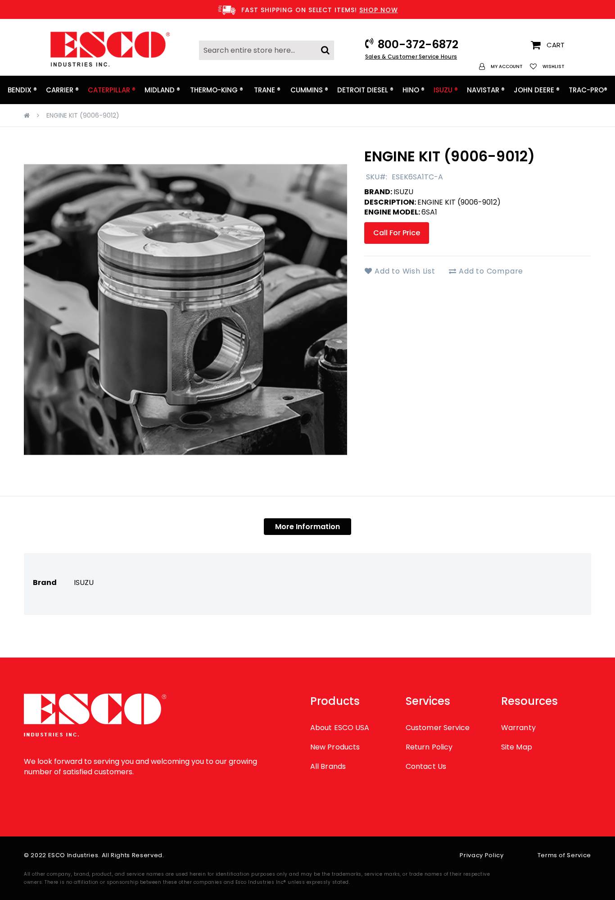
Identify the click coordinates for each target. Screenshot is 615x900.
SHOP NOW (378, 9)
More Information (307, 526)
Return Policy (429, 747)
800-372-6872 (418, 44)
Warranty (518, 727)
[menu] (307, 90)
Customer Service (438, 727)
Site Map (516, 747)
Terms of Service (564, 855)
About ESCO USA (339, 727)
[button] (501, 66)
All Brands (328, 766)
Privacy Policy (481, 855)
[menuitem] (22, 90)
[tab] (307, 526)
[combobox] (266, 50)
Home (27, 115)
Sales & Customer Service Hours (411, 56)
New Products (335, 747)
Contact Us (426, 766)
